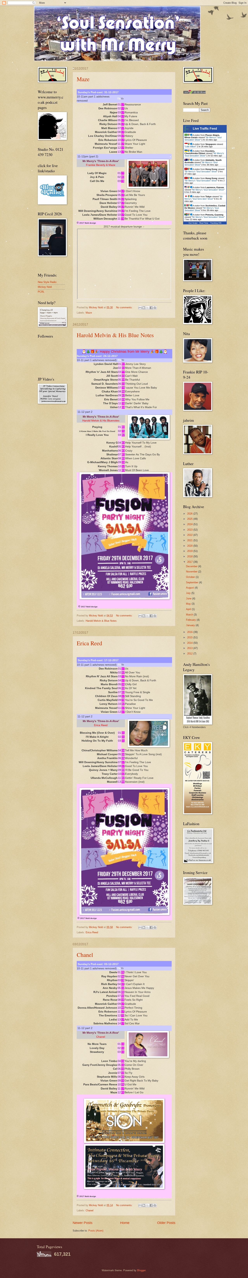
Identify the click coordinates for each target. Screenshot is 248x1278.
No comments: (124, 307)
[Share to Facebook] (151, 308)
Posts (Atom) (95, 1230)
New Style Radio (47, 282)
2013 (190, 648)
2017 (190, 561)
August (190, 587)
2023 (190, 529)
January (191, 625)
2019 (190, 551)
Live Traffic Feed (205, 128)
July (188, 593)
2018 (190, 556)
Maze (83, 79)
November (192, 571)
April (189, 609)
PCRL (41, 291)
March (190, 614)
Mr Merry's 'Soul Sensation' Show (204, 154)
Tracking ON (215, 223)
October (191, 577)
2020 (190, 545)
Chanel (85, 954)
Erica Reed (89, 643)
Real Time (203, 223)
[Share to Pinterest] (155, 308)
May (189, 603)
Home (124, 1223)
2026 (190, 513)
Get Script (193, 223)
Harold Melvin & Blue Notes (101, 620)
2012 (190, 653)
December (192, 566)
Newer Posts (82, 1223)
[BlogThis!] (144, 308)
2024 (190, 524)
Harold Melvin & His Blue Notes (115, 335)
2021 (190, 540)
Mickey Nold (45, 286)
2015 (190, 637)
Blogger (141, 1270)
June (189, 598)
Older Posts (166, 1223)
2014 (190, 642)
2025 (190, 518)
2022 (190, 534)
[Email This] (140, 308)
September (192, 582)
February (191, 619)
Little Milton (190, 146)
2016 (190, 632)
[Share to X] (147, 308)
